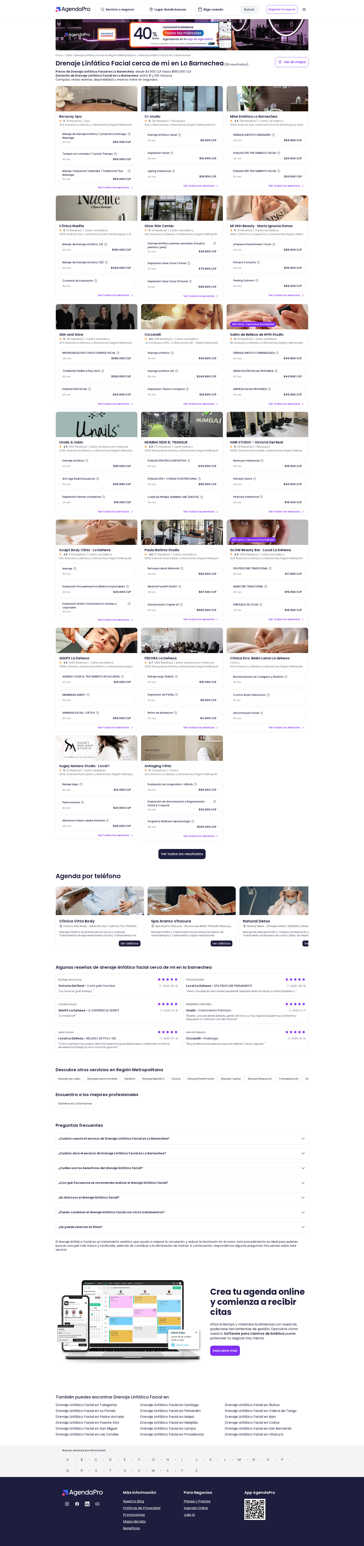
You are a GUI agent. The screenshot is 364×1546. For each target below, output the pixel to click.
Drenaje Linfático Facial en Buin (250, 1416)
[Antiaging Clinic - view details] (182, 748)
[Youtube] (97, 1504)
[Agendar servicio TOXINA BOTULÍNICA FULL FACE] (96, 374)
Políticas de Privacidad (141, 1508)
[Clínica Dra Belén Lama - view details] (267, 640)
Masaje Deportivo (153, 1078)
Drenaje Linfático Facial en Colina (252, 1422)
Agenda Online (196, 1508)
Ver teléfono (129, 943)
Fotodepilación (288, 1078)
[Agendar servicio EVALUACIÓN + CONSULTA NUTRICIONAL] (182, 482)
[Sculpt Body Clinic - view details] (96, 532)
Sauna (176, 1078)
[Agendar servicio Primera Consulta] (267, 265)
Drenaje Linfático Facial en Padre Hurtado (90, 1416)
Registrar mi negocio (282, 9)
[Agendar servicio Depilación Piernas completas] (96, 500)
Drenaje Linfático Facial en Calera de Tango (261, 1410)
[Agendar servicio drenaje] (96, 571)
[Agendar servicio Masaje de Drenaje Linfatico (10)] (96, 265)
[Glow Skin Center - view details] (182, 208)
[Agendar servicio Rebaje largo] (96, 787)
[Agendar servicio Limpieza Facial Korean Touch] (267, 247)
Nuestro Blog (133, 1501)
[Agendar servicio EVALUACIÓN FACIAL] (96, 392)
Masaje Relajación (260, 1078)
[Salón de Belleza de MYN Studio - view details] (267, 316)
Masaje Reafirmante (201, 1078)
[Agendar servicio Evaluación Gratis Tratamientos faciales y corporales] (96, 607)
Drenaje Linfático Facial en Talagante (86, 1404)
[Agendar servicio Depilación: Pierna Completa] (182, 392)
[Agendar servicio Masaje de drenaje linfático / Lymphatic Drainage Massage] (96, 138)
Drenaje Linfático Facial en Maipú (167, 1416)
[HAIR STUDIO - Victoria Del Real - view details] (267, 424)
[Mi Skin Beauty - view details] (267, 208)
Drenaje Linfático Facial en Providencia (172, 1434)
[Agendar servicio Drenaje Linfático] (182, 356)
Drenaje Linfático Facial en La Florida (85, 1410)
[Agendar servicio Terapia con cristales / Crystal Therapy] (96, 157)
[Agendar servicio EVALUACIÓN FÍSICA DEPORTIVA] (182, 463)
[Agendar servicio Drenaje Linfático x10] (182, 374)
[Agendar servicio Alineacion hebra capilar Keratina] (96, 823)
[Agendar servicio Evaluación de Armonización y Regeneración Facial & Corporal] (182, 805)
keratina (130, 1078)
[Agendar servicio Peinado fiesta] (267, 482)
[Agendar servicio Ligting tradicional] (182, 174)
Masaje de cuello (69, 1078)
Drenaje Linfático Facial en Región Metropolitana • (106, 55)
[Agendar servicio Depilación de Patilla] (182, 697)
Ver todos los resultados (182, 853)
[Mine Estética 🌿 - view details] (267, 98)
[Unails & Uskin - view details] (96, 424)
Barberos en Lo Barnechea (75, 1103)
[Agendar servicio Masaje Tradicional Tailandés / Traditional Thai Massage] (96, 175)
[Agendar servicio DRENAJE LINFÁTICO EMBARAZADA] (267, 356)
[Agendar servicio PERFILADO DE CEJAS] (267, 607)
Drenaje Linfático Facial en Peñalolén (170, 1410)
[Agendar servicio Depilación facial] (182, 156)
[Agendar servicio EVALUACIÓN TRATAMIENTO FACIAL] (267, 156)
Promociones (134, 1514)
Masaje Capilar (231, 1078)
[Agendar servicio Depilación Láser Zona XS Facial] (182, 284)
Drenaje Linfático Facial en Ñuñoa (252, 1404)
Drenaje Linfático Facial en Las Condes (87, 1434)
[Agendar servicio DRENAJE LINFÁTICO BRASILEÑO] (267, 138)
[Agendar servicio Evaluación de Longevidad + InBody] (182, 787)
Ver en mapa (295, 62)
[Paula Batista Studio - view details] (182, 532)
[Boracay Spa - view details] (96, 98)
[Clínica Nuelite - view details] (96, 208)
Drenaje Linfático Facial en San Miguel (86, 1428)
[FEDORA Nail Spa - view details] (182, 640)
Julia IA (189, 1514)
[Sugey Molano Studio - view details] (96, 748)
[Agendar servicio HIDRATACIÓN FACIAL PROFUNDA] (267, 374)
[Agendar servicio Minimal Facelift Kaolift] (182, 589)
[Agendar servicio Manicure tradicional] (267, 463)
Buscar (249, 9)
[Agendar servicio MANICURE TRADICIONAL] (267, 589)
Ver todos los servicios (113, 187)
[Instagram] (67, 1504)
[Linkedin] (87, 1504)
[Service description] (129, 134)
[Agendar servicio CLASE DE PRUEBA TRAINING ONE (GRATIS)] (182, 500)
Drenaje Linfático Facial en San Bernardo (258, 1428)
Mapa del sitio (134, 1521)
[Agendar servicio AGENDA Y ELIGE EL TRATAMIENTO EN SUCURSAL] (96, 679)
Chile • (69, 55)
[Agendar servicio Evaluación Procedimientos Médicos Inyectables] (96, 589)
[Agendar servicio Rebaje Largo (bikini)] (182, 679)
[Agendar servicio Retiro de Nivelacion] (182, 716)
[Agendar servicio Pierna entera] (96, 805)
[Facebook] (77, 1504)
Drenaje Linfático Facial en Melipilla (169, 1422)
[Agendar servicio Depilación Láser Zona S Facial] (182, 266)
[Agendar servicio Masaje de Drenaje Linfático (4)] (96, 247)
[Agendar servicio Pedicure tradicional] (267, 500)
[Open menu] (304, 9)
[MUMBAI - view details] (182, 424)
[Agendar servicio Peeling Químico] (267, 283)
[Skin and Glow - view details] (96, 316)
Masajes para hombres (102, 1078)
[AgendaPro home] (73, 9)
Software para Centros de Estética (254, 1333)
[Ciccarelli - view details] (182, 316)
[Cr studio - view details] (182, 98)
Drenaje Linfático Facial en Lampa (168, 1428)
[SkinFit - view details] (96, 640)
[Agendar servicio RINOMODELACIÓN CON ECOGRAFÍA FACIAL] (96, 356)
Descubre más (225, 1350)
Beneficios (131, 1528)
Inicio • (60, 55)
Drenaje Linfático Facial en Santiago (169, 1404)
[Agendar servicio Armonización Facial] (267, 716)
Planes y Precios (197, 1501)
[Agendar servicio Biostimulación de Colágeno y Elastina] (267, 679)
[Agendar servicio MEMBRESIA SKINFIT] (96, 697)
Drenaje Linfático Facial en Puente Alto (87, 1422)
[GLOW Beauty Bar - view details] (267, 532)
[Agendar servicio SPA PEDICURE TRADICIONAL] (267, 571)
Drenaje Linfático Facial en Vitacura (254, 1434)
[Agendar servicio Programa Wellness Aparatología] (182, 824)
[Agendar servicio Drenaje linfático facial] (182, 138)
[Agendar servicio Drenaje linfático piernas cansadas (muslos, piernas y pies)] (182, 247)
